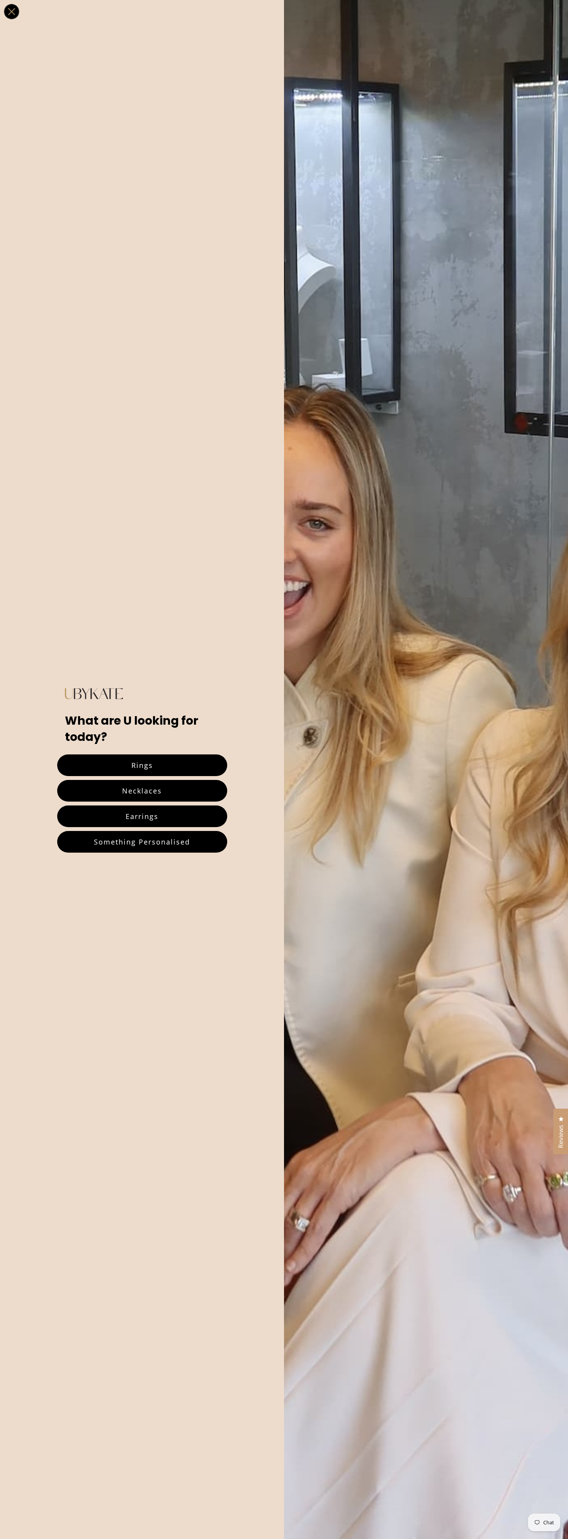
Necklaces (142, 790)
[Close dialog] (11, 11)
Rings (142, 765)
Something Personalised (142, 841)
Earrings (142, 816)
